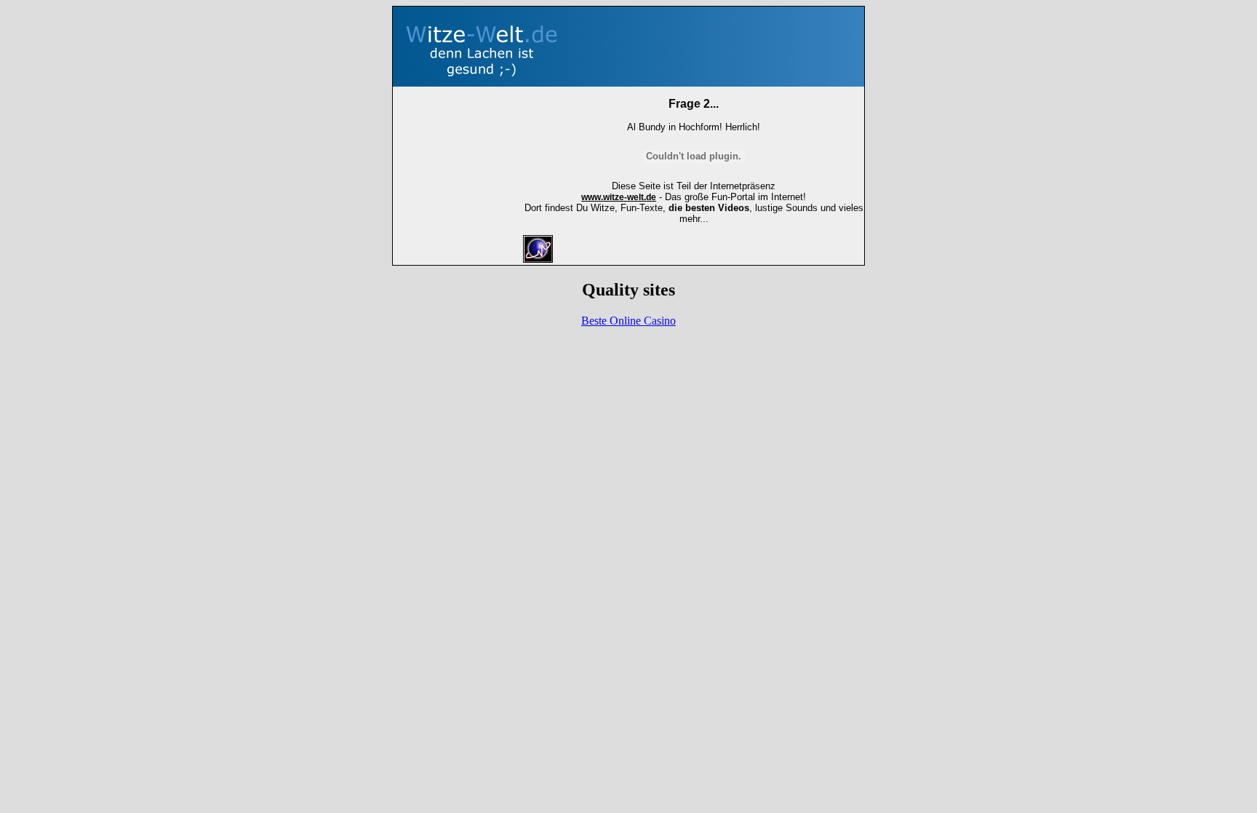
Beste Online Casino (628, 320)
